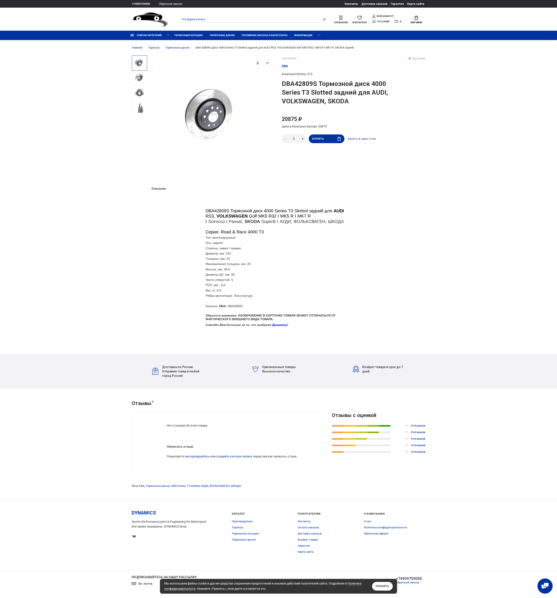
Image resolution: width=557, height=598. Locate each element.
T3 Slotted (193, 485)
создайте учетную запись (234, 456)
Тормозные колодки (188, 35)
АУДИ (204, 485)
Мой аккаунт (385, 16)
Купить (318, 138)
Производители (242, 521)
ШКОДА (236, 485)
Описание (158, 188)
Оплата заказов (308, 527)
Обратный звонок (170, 3)
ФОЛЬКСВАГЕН (219, 485)
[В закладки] (267, 63)
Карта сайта (415, 3)
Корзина (416, 22)
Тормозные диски (222, 35)
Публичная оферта (376, 533)
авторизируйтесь (197, 456)
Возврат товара (308, 539)
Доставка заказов (374, 3)
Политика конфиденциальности (385, 527)
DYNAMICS (144, 513)
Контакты (351, 3)
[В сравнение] (257, 63)
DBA (141, 485)
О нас (367, 521)
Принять (382, 586)
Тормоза (237, 527)
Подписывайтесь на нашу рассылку (164, 577)
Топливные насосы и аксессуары (264, 35)
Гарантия (397, 3)
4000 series (178, 485)
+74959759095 (141, 3)
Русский (383, 21)
